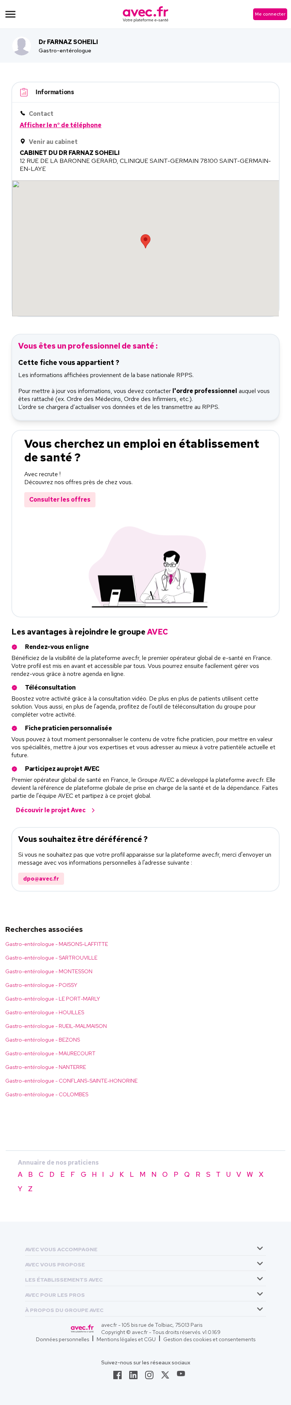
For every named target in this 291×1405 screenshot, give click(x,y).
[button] (61, 1248)
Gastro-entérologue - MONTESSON (48, 971)
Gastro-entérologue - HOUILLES (44, 1012)
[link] (117, 1377)
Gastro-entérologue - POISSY (41, 985)
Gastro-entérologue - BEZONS (42, 1039)
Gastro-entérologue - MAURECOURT (50, 1053)
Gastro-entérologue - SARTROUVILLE (51, 957)
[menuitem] (145, 1248)
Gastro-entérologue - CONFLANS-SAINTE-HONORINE (71, 1080)
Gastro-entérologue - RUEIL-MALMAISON (56, 1026)
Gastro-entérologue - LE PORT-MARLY (52, 998)
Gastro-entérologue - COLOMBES (46, 1094)
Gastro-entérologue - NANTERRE (45, 1067)
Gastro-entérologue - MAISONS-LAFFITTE (56, 944)
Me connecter (270, 14)
